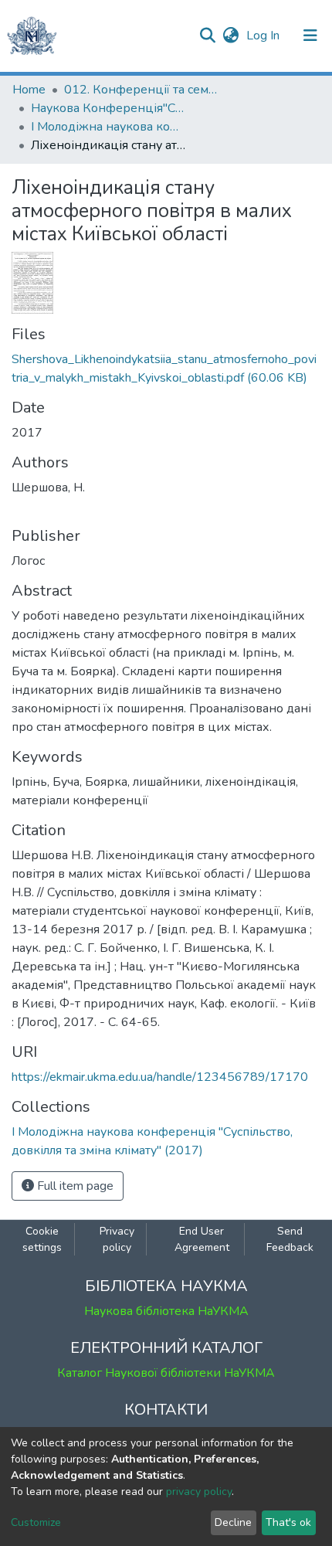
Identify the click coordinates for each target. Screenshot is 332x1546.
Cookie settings (42, 1239)
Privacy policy (117, 1239)
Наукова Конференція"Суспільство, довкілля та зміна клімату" (108, 108)
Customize (36, 1522)
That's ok (288, 1522)
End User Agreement (201, 1239)
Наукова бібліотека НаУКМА (166, 1311)
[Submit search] (207, 35)
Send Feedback (289, 1239)
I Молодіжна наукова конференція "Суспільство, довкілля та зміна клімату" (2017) (108, 126)
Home (29, 89)
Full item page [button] (73, 1185)
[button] (230, 35)
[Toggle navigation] (310, 35)
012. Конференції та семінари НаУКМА (141, 89)
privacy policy (199, 1491)
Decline (233, 1522)
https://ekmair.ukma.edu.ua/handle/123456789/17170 (160, 1077)
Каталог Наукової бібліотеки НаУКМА (166, 1372)
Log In (264, 35)
